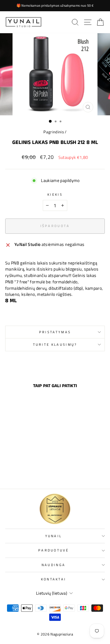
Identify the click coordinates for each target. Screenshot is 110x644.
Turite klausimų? (55, 344)
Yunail (53, 535)
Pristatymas (55, 331)
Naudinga (54, 564)
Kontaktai (53, 579)
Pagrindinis (53, 132)
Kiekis (55, 194)
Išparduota (24, 471)
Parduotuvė (53, 550)
